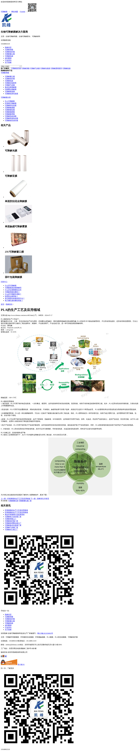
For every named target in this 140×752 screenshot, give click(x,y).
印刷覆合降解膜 (10, 89)
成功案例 (8, 58)
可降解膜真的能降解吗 (13, 288)
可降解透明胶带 (56, 68)
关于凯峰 (8, 62)
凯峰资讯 (9, 304)
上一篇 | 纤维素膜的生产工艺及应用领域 (15, 498)
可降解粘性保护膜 (11, 120)
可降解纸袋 (9, 56)
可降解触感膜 (10, 107)
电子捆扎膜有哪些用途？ (14, 300)
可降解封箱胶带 (10, 83)
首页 (2, 304)
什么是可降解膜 (10, 285)
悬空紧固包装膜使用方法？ (15, 298)
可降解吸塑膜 (10, 114)
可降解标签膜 (10, 91)
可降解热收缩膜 (10, 116)
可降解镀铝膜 (10, 110)
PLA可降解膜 (10, 101)
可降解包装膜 (45, 68)
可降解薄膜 (9, 49)
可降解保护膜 (10, 52)
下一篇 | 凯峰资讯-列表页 (40, 498)
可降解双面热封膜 (11, 118)
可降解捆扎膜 (13, 501)
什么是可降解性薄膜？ (13, 294)
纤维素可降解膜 (10, 103)
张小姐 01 (21, 664)
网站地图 (14, 11)
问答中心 (4, 282)
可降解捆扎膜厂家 (25, 501)
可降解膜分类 (6, 97)
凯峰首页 (8, 47)
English (22, 11)
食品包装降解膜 (10, 87)
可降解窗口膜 (10, 54)
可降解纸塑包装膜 (11, 93)
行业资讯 (8, 60)
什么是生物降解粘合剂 (13, 290)
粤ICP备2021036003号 (45, 633)
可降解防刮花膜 (10, 105)
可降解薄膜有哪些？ (12, 292)
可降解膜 (4, 11)
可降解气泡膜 (35, 68)
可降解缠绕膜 (10, 112)
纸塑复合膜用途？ (11, 296)
